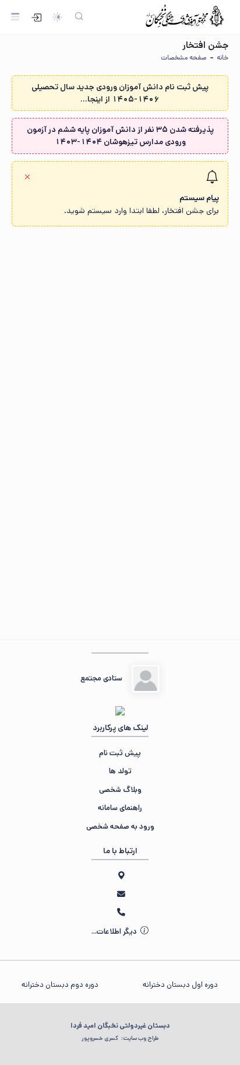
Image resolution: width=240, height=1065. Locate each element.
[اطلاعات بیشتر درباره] (145, 678)
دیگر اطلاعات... (115, 931)
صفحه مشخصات (184, 57)
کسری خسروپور (120, 1038)
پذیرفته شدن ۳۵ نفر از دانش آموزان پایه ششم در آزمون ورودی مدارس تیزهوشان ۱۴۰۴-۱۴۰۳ (120, 136)
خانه (222, 57)
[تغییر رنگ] (57, 17)
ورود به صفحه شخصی (120, 826)
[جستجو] (79, 17)
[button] (120, 193)
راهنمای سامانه (120, 807)
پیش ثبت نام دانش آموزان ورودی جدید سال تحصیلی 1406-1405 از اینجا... (120, 93)
